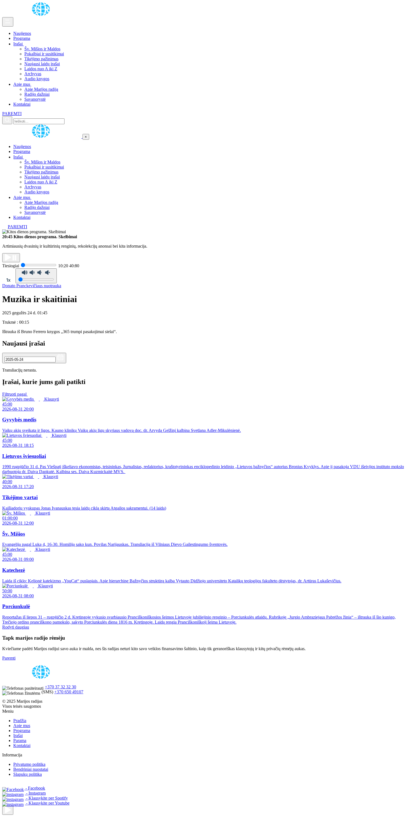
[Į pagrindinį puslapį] (42, 136)
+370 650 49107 (68, 691)
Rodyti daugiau (15, 627)
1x (8, 280)
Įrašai (18, 44)
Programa (21, 38)
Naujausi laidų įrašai (42, 63)
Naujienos (22, 33)
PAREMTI (12, 113)
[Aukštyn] (7, 810)
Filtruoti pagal (15, 394)
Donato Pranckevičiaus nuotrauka (31, 285)
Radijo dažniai (37, 94)
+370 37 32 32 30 (60, 686)
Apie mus (22, 84)
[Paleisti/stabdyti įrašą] (11, 257)
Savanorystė (35, 99)
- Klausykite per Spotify (46, 798)
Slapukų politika (27, 774)
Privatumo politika (29, 764)
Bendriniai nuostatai (30, 769)
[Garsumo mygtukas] (36, 275)
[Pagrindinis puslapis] (41, 14)
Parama (19, 740)
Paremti (9, 658)
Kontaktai (21, 104)
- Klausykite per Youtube (47, 803)
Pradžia (19, 720)
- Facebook (34, 788)
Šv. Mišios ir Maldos (42, 48)
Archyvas (32, 73)
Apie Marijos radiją (41, 89)
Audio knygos (36, 78)
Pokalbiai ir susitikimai (44, 53)
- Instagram (35, 793)
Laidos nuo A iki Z (40, 68)
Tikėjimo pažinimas (41, 58)
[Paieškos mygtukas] (7, 120)
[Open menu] (7, 22)
